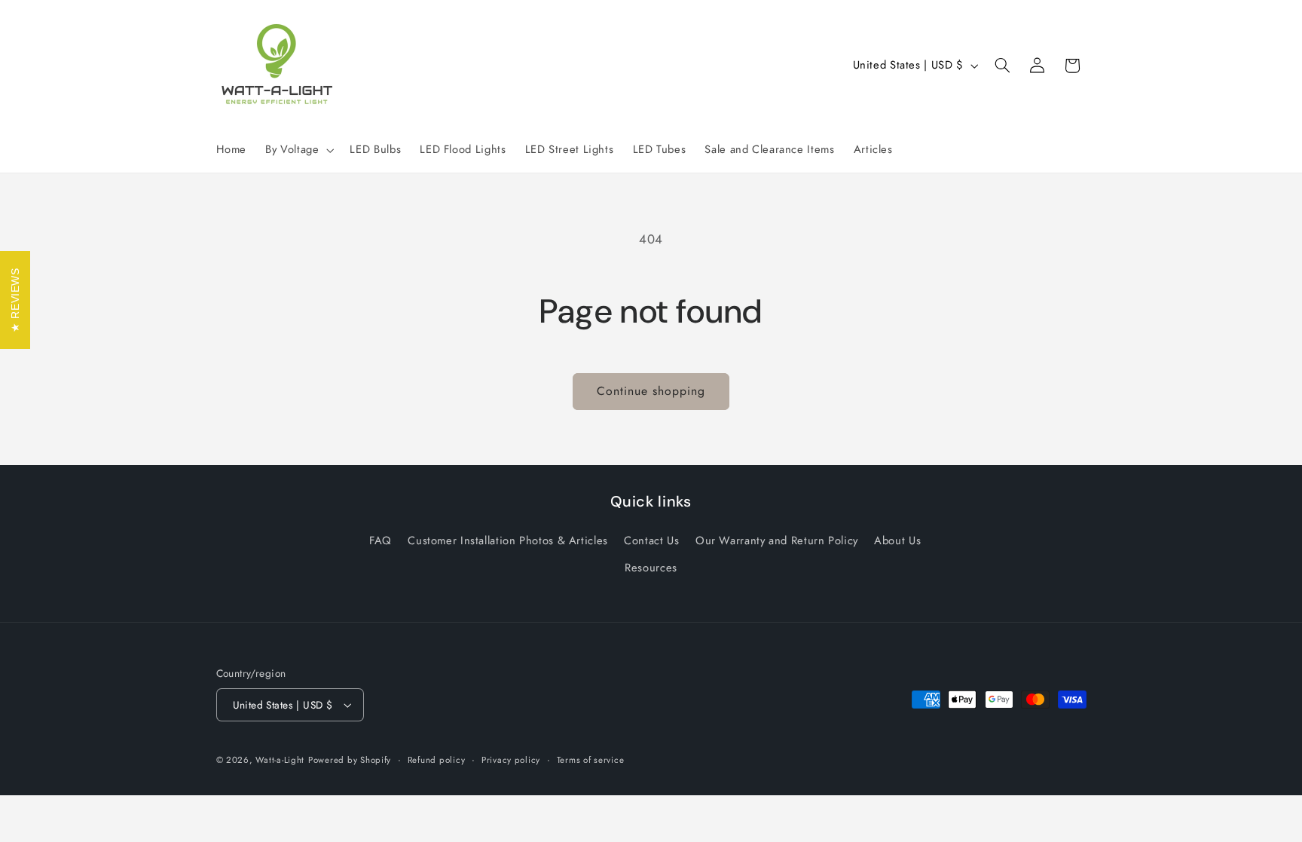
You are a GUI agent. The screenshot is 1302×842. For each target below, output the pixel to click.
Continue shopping (651, 391)
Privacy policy (510, 760)
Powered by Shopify (349, 760)
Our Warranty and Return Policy (776, 540)
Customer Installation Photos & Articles (508, 540)
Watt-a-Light (279, 760)
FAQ (380, 540)
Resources (651, 567)
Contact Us (651, 540)
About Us (897, 540)
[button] (298, 150)
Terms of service (591, 760)
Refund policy (437, 760)
